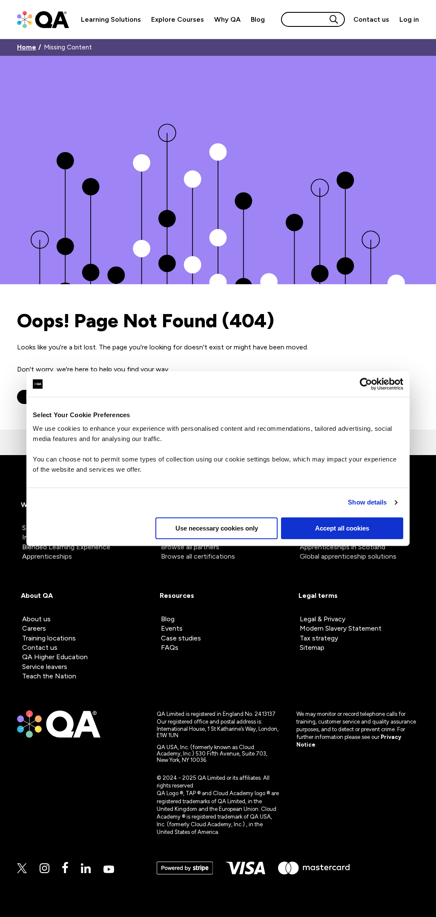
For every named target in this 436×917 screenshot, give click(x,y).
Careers (34, 628)
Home (26, 47)
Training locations (49, 638)
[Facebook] (65, 868)
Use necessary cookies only (216, 528)
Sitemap (312, 647)
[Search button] (333, 19)
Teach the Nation (49, 676)
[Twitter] (22, 868)
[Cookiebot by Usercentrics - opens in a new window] (366, 384)
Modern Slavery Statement (341, 628)
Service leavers (44, 667)
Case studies (181, 638)
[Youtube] (108, 869)
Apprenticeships (47, 556)
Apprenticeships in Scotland (342, 547)
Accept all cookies (342, 528)
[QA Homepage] (43, 19)
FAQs (169, 647)
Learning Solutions (111, 19)
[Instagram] (44, 868)
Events (172, 628)
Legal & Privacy (322, 619)
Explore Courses (177, 19)
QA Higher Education (55, 657)
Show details (367, 502)
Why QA (227, 19)
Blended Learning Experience (66, 547)
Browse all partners (190, 547)
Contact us (371, 19)
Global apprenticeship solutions (348, 556)
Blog (258, 19)
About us (36, 619)
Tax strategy (319, 638)
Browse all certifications (198, 556)
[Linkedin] (86, 868)
